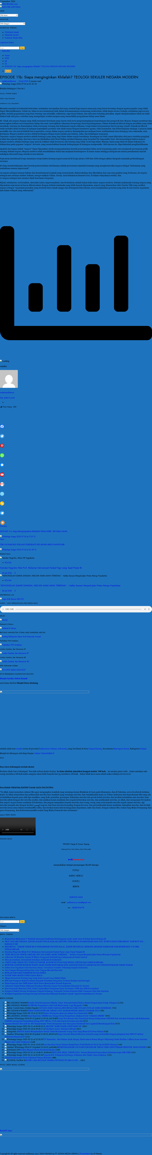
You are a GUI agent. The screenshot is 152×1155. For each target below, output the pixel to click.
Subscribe (5, 51)
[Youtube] (2, 472)
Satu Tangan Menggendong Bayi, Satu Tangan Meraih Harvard (33, 970)
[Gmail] (2, 481)
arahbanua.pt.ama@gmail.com (79, 902)
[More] (2, 520)
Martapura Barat (121, 748)
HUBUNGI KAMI (76, 897)
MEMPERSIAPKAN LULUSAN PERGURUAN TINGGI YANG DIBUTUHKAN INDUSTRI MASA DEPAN (102, 1047)
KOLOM (8, 71)
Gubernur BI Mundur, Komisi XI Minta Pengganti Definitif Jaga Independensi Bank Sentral (46, 957)
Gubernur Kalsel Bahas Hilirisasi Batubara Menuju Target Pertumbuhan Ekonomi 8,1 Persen (47, 986)
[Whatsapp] (2, 452)
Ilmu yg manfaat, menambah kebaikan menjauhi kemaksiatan (33, 959)
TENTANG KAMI (12, 32)
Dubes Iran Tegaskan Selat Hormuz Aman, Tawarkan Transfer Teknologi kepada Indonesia (46, 967)
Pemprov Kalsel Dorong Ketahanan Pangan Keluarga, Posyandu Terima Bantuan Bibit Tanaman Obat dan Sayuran (57, 991)
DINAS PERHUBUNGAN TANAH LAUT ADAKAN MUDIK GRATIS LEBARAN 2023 (63, 1010)
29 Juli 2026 (7, 573)
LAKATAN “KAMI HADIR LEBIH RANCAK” (63, 1026)
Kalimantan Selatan (48, 748)
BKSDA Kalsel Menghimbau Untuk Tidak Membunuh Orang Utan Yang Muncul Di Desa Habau (60, 1031)
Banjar (143, 748)
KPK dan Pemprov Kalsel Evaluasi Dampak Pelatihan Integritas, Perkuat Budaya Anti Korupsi (47, 980)
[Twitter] (2, 433)
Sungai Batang (95, 748)
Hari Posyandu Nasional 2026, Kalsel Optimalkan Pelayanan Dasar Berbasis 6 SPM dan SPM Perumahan (52, 988)
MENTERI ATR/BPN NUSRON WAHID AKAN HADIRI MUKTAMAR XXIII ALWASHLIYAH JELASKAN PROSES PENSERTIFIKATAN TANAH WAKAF (69, 965)
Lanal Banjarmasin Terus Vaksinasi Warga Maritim (28, 1057)
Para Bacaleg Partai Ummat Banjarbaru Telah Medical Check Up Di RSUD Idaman (80, 1044)
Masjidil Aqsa (6, 1130)
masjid (19, 748)
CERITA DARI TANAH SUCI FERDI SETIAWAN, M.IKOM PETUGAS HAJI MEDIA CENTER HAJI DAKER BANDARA (54, 962)
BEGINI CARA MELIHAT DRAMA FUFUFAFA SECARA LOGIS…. (52, 1060)
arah (76, 859)
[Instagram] (2, 491)
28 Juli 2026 (7, 590)
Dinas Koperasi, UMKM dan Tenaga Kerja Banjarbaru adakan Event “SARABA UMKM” (66, 1015)
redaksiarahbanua (9, 81)
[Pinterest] (2, 443)
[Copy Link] (2, 501)
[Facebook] (2, 424)
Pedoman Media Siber (14, 37)
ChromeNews (84, 1153)
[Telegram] (2, 510)
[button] (0, 45)
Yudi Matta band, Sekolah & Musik (60, 1029)
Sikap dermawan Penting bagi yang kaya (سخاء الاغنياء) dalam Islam (35, 978)
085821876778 (78, 907)
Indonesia (62, 748)
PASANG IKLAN (12, 35)
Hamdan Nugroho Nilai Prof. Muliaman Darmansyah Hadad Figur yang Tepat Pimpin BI (41, 567)
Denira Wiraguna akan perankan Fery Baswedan (65, 1013)
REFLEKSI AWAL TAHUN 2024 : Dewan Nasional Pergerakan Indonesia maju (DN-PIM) (91, 1052)
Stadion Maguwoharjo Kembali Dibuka (37, 1049)
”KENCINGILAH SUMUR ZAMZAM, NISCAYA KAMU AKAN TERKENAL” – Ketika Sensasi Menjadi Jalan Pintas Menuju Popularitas (60, 585)
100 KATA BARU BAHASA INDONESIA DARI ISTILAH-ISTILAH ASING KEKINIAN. (75, 1008)
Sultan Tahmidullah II (44, 753)
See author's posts (7, 397)
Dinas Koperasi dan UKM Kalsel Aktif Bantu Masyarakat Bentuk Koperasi (38, 983)
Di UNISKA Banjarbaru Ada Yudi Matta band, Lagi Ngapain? (55, 1005)
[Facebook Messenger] (2, 462)
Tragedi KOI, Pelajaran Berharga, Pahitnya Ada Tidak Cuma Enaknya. (75, 1055)
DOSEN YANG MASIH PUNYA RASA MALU (23, 975)
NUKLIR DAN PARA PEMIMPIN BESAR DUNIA (25, 972)
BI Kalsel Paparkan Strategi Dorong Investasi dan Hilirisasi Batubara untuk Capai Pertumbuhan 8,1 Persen (53, 993)
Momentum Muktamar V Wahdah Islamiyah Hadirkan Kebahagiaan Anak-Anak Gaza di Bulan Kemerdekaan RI (55, 939)
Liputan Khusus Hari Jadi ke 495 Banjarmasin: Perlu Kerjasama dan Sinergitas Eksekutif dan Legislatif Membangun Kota (60, 1023)
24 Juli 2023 (24, 81)
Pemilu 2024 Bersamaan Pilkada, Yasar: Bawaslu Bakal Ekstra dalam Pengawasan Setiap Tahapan (72, 1002)
